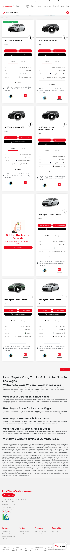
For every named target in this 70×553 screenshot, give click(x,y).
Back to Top (65, 370)
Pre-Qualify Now (18, 247)
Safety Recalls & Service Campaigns (39, 549)
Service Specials (23, 534)
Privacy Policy (13, 549)
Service (22, 527)
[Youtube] (11, 511)
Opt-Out (45, 549)
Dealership (56, 527)
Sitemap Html (27, 549)
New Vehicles (6, 531)
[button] (30, 37)
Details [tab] (13, 61)
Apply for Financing (41, 531)
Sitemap (22, 549)
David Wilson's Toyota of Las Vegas (6, 549)
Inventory (6, 527)
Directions (54, 534)
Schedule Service (24, 531)
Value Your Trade (27, 51)
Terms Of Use (17, 549)
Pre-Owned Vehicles (8, 534)
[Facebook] (4, 511)
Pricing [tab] (23, 61)
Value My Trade (39, 534)
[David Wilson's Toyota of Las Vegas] (7, 6)
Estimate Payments (10, 51)
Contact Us (9, 495)
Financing (39, 527)
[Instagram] (8, 511)
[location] (35, 1)
